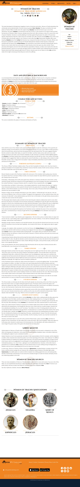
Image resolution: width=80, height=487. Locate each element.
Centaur (38, 228)
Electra (69, 38)
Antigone (69, 36)
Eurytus (6, 156)
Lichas (47, 36)
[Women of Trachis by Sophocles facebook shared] (23, 16)
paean (49, 183)
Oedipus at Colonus (69, 40)
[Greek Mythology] (12, 3)
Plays (21, 13)
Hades (19, 311)
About (30, 462)
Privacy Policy (48, 462)
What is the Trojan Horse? (28, 91)
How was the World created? (29, 90)
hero (34, 28)
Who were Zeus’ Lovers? (28, 88)
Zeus (47, 318)
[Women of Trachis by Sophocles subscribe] (28, 16)
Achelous (37, 210)
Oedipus (10, 81)
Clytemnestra (5, 352)
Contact (35, 462)
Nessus (23, 43)
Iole (38, 38)
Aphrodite (34, 277)
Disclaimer (41, 462)
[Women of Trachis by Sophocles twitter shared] (25, 16)
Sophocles (27, 13)
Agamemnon (32, 348)
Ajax (69, 34)
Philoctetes (69, 44)
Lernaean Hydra (49, 230)
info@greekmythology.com (12, 469)
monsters (23, 302)
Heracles (38, 28)
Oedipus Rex (69, 42)
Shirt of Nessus (25, 367)
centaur (19, 43)
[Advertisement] (30, 21)
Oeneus (15, 103)
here (48, 363)
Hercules (29, 297)
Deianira (15, 31)
